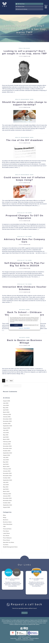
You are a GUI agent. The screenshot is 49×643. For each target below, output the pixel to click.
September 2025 (7, 425)
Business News (24, 309)
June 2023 (6, 484)
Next (11, 380)
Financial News (7, 528)
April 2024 (6, 464)
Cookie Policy (21, 328)
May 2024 (5, 462)
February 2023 (7, 493)
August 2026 (6, 400)
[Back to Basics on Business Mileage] (24, 357)
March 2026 (6, 412)
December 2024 (7, 446)
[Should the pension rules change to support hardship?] (24, 116)
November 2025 (7, 421)
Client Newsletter (7, 524)
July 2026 (5, 403)
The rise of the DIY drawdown (24, 140)
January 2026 (6, 416)
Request (24, 612)
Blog (4, 515)
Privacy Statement (27, 328)
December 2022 (7, 498)
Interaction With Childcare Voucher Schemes (24, 288)
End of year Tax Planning (22, 9)
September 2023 (7, 480)
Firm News (6, 531)
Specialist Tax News (24, 212)
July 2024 (5, 457)
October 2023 (6, 477)
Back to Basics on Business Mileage (24, 341)
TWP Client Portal (20, 3)
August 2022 (6, 507)
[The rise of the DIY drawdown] (24, 151)
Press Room (6, 540)
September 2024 (7, 453)
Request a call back (26, 604)
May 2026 (5, 407)
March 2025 (6, 439)
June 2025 (6, 432)
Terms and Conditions (34, 638)
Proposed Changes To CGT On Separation (24, 216)
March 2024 (6, 466)
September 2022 (7, 505)
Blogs (4, 517)
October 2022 (6, 502)
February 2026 (7, 414)
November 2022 (7, 500)
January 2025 (6, 444)
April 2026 (6, 410)
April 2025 (6, 437)
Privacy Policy (13, 638)
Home (18, 34)
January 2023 (6, 496)
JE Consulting (30, 639)
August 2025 (6, 428)
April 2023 (6, 489)
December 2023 (7, 473)
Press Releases (24, 48)
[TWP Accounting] (4, 4)
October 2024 (6, 450)
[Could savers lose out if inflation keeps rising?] (24, 191)
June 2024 (6, 459)
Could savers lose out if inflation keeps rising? (24, 178)
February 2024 (7, 468)
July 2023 (5, 482)
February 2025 (7, 441)
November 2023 (7, 475)
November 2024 (7, 448)
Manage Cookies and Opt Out (31, 325)
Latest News (6, 533)
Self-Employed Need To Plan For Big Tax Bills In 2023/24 (24, 264)
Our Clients (6, 535)
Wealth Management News (24, 99)
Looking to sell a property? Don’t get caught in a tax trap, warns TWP (24, 52)
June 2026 (6, 405)
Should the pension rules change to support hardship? (24, 103)
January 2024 (6, 471)
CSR (4, 526)
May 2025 (5, 434)
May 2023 (5, 487)
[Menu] (46, 7)
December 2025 (7, 419)
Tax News (5, 544)
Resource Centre (20, 6)
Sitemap (19, 638)
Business (5, 519)
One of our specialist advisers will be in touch (24, 608)
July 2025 (5, 430)
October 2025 (6, 423)
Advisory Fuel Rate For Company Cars (24, 240)
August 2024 (6, 455)
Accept (16, 325)
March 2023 (6, 491)
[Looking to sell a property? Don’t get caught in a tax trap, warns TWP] (24, 70)
